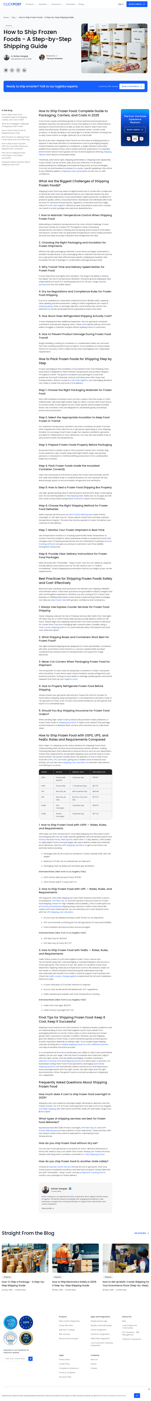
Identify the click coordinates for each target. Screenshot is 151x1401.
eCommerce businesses (50, 906)
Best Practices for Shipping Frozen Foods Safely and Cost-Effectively (16, 138)
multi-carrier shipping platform (53, 627)
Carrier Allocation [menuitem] (66, 1325)
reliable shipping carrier (72, 1044)
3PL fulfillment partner (98, 1044)
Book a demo (135, 4)
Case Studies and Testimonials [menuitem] (129, 1326)
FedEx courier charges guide (62, 976)
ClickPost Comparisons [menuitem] (131, 1339)
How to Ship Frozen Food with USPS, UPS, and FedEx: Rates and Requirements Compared (15, 146)
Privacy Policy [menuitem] (64, 1359)
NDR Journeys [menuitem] (64, 1334)
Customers (70, 4)
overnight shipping (47, 1108)
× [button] (149, 1388)
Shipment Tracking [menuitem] (67, 1330)
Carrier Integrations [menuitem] (99, 1330)
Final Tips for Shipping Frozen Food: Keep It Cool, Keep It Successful (13, 155)
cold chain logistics (56, 205)
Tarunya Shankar (54, 58)
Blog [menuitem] (124, 1321)
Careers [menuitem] (94, 1368)
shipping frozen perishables (75, 171)
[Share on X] (12, 70)
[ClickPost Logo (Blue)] (12, 4)
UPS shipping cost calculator (60, 912)
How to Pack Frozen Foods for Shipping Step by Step (14, 131)
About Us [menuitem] (94, 1359)
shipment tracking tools (50, 1061)
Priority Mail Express (63, 839)
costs (84, 324)
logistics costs (70, 679)
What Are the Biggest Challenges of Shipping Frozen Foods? (15, 125)
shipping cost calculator (74, 762)
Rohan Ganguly (19, 56)
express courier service (60, 1166)
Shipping (8, 26)
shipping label (76, 495)
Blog (13, 17)
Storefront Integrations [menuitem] (100, 1334)
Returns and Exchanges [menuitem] (68, 1338)
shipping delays (46, 306)
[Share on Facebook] (18, 70)
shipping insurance (67, 722)
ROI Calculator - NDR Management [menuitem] (130, 1333)
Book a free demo (130, 86)
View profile (47, 1208)
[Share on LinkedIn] (24, 70)
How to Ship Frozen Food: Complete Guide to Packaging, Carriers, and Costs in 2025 (14, 117)
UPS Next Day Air (59, 900)
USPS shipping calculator (73, 845)
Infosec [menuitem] (94, 1364)
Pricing (81, 4)
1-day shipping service (94, 1154)
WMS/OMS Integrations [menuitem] (100, 1338)
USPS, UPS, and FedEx (57, 759)
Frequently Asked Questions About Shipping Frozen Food (16, 163)
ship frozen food (58, 600)
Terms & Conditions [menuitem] (67, 1372)
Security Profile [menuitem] (65, 1377)
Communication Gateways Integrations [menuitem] (102, 1344)
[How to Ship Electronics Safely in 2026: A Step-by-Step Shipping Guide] (75, 1258)
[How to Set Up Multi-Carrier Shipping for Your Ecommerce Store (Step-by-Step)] (126, 1258)
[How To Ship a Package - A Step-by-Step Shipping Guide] (25, 1258)
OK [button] (137, 1396)
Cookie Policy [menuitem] (64, 1364)
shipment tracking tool (92, 1172)
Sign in (121, 4)
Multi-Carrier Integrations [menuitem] (69, 1321)
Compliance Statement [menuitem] (69, 1368)
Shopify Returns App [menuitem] (99, 1321)
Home (6, 17)
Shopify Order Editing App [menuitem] (101, 1325)
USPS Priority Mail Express (80, 514)
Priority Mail (44, 839)
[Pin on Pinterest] (6, 70)
